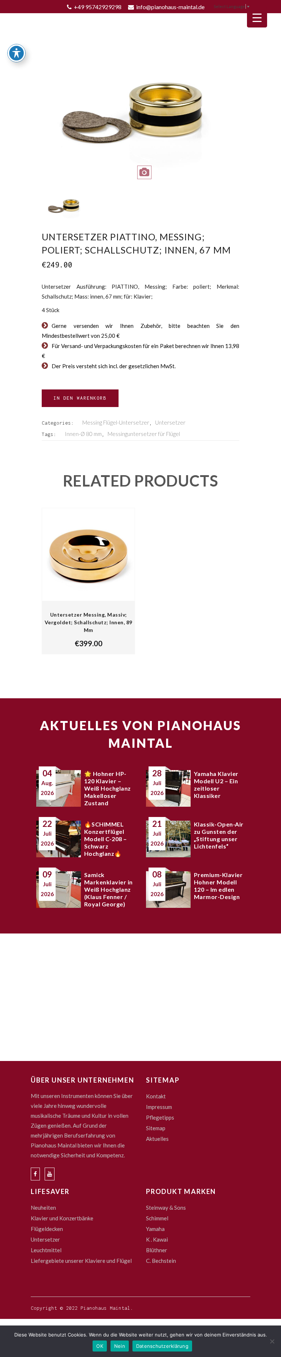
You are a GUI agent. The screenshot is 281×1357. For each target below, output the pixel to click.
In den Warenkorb (80, 398)
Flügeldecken (47, 1228)
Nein (119, 1346)
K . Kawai (157, 1239)
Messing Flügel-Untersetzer (115, 422)
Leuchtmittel (46, 1250)
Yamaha (155, 1228)
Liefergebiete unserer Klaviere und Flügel (81, 1260)
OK (99, 1346)
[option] (140, 119)
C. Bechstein (161, 1260)
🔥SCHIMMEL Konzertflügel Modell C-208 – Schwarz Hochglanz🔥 (105, 839)
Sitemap (155, 1128)
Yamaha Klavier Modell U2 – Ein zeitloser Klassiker (216, 784)
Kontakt (156, 1096)
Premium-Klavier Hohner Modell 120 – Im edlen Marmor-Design (218, 885)
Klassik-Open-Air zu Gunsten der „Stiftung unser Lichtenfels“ (219, 835)
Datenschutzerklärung (162, 1346)
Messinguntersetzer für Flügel (144, 433)
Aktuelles (157, 1138)
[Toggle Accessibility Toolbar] (16, 53)
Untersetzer (170, 422)
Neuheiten (43, 1207)
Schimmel (157, 1218)
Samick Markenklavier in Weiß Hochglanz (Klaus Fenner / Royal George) (108, 889)
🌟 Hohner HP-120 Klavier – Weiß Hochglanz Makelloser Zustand (107, 788)
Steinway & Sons (166, 1207)
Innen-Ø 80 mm (83, 433)
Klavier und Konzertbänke (62, 1218)
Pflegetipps (160, 1117)
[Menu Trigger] (257, 17)
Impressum (159, 1106)
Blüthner (156, 1250)
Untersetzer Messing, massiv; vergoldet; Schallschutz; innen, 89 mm (88, 622)
